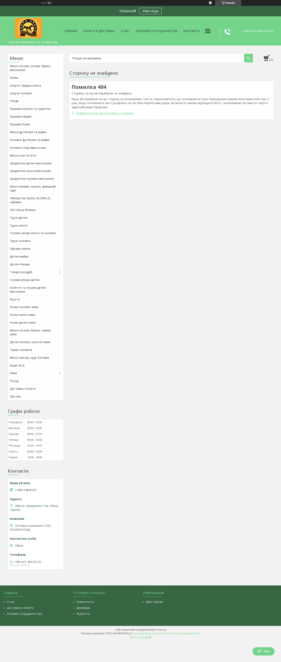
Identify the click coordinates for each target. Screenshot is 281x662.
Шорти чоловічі (21, 93)
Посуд (14, 381)
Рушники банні (20, 124)
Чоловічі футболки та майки (30, 140)
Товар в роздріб (21, 272)
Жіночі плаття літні (23, 155)
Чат (266, 651)
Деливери (83, 608)
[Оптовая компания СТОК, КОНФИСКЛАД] (28, 27)
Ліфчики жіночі (20, 249)
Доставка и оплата (20, 608)
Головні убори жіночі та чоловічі (33, 233)
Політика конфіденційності (183, 633)
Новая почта (85, 602)
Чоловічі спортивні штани (28, 148)
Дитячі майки (19, 256)
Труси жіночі (18, 225)
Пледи (14, 101)
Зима (13, 373)
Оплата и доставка (98, 31)
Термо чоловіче (21, 350)
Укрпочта (83, 614)
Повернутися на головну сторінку (104, 113)
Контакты (191, 31)
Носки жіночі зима (22, 315)
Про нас (15, 396)
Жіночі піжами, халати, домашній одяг (33, 188)
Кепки (14, 78)
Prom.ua (161, 629)
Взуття (15, 299)
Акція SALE (17, 365)
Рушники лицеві (20, 116)
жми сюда (150, 11)
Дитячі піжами (20, 264)
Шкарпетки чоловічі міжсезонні (32, 179)
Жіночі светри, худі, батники (29, 358)
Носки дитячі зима (23, 322)
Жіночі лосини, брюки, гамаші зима (30, 332)
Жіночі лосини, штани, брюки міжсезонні (30, 68)
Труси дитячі (19, 218)
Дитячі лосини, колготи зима (30, 342)
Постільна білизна (22, 210)
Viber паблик (154, 602)
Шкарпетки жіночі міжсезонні (30, 171)
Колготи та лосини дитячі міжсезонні (28, 289)
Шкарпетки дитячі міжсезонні (30, 163)
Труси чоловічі (20, 241)
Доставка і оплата (23, 389)
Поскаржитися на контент (149, 633)
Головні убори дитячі (25, 280)
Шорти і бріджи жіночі (25, 85)
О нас (125, 31)
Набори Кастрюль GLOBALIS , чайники (31, 200)
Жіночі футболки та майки (28, 132)
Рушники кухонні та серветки (30, 109)
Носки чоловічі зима (24, 307)
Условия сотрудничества (156, 31)
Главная (70, 31)
